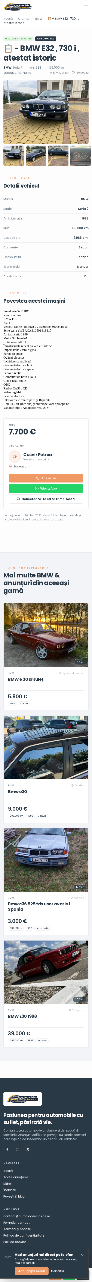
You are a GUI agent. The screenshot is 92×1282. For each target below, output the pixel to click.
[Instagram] (17, 1149)
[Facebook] (7, 1149)
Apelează (48, 478)
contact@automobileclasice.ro (26, 1216)
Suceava (21, 466)
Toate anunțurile (15, 1177)
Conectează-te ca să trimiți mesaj (49, 499)
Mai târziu (57, 1271)
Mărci (7, 1183)
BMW (39, 19)
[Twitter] (28, 1149)
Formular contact (16, 1222)
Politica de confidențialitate (24, 1235)
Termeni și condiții (17, 1229)
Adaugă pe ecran (31, 1271)
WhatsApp (48, 488)
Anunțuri (24, 19)
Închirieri (9, 1190)
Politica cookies (14, 1242)
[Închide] (82, 1255)
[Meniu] (86, 7)
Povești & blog (14, 1196)
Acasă (8, 19)
